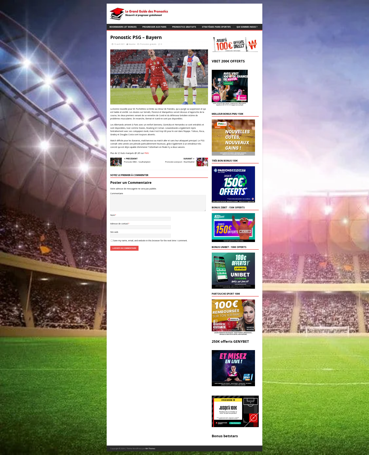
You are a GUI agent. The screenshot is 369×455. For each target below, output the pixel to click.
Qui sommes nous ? (247, 26)
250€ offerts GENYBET (230, 341)
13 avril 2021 (119, 44)
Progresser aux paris (154, 26)
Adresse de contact (119, 223)
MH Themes (150, 448)
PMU (146, 153)
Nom (112, 215)
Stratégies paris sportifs (216, 26)
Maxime (132, 44)
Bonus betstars (225, 435)
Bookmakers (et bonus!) (123, 26)
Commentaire (116, 193)
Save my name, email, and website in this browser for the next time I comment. (150, 240)
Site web (114, 232)
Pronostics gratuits (184, 26)
